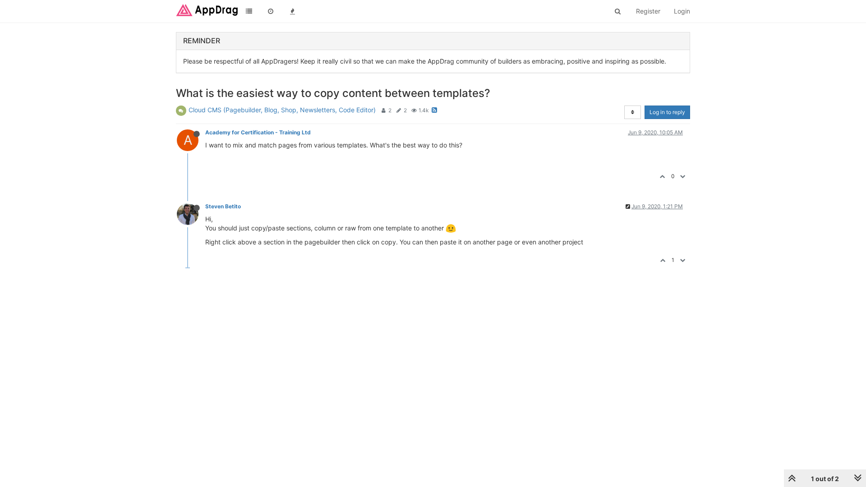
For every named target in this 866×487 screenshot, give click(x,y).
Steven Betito (223, 206)
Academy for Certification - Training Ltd (258, 132)
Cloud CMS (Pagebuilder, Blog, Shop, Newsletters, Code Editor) (282, 110)
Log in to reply (667, 112)
